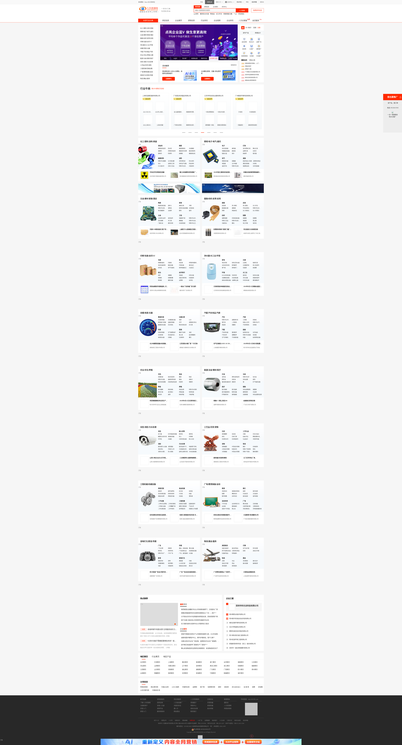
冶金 (145, 58)
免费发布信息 (257, 10)
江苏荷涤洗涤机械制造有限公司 (222, 290)
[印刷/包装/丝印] (147, 270)
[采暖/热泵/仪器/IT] (147, 327)
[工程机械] (147, 499)
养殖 (148, 55)
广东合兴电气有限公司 (249, 404)
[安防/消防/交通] (147, 442)
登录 (201, 2)
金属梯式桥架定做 (249, 400)
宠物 (149, 65)
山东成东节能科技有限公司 (187, 462)
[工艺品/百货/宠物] (211, 442)
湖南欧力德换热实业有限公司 (188, 347)
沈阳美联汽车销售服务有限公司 (158, 519)
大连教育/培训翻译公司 (250, 515)
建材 (145, 35)
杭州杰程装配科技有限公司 (187, 233)
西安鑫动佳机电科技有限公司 (222, 176)
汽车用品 (146, 52)
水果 (151, 55)
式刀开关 (219, 14)
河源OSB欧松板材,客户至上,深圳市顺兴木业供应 (165, 229)
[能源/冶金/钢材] (211, 384)
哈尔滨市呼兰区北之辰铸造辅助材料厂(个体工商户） (164, 404)
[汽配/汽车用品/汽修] (211, 327)
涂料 (148, 28)
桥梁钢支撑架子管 (244, 14)
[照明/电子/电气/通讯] (211, 156)
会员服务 (255, 20)
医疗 (151, 58)
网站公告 (252, 60)
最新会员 (244, 60)
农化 (145, 55)
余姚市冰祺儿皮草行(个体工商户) (252, 233)
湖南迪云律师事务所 (249, 80)
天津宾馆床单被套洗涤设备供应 (224, 286)
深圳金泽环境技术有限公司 (250, 462)
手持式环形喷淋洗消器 (157, 172)
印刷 (141, 41)
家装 (148, 35)
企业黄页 (178, 20)
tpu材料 (196, 14)
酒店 (151, 35)
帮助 (247, 2)
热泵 (145, 48)
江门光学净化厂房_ (249, 458)
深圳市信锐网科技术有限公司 (251, 75)
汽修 (151, 52)
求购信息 (191, 20)
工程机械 (143, 68)
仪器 (148, 48)
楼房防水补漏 (204, 14)
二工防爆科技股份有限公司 (244, 96)
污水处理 (150, 62)
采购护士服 (246, 69)
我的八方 (218, 2)
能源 (141, 58)
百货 (146, 65)
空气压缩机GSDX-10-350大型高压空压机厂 (227, 343)
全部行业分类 (148, 20)
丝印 (148, 41)
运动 (151, 72)
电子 (145, 31)
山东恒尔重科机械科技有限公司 (214, 96)
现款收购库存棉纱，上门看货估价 (251, 63)
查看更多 (234, 65)
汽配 (141, 52)
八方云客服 (243, 20)
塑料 (145, 28)
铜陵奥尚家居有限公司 (249, 290)
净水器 (142, 45)
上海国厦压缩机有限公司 (220, 347)
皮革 (148, 38)
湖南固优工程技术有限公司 (157, 347)
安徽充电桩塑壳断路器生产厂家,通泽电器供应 (258, 172)
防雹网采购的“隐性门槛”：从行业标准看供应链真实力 (231, 229)
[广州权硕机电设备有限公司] (233, 192)
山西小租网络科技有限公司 (157, 462)
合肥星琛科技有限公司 (220, 233)
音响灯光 (143, 75)
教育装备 (146, 72)
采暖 (141, 48)
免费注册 (209, 2)
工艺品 (142, 65)
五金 (141, 35)
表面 (151, 28)
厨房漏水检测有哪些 (220, 458)
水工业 (147, 45)
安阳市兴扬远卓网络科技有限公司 (159, 290)
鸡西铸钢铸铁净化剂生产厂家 (159, 400)
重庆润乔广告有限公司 (186, 290)
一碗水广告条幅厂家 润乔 (188, 286)
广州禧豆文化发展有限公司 (251, 72)
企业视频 (217, 20)
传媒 (151, 75)
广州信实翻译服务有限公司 (250, 519)
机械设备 (149, 68)
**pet (235, 14)
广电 (141, 72)
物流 (141, 78)
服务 (148, 78)
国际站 (262, 2)
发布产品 (246, 33)
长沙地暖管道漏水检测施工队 (159, 343)
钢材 (148, 58)
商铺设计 (258, 33)
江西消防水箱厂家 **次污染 (189, 343)
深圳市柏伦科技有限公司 (150, 96)
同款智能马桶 (227, 14)
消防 (145, 62)
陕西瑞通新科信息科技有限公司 (222, 519)
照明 (141, 31)
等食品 (212, 14)
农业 (141, 55)
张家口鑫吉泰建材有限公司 (187, 519)
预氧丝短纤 (246, 66)
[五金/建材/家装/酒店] (147, 213)
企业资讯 (230, 20)
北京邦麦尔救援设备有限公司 (158, 176)
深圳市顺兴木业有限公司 (157, 233)
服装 (141, 38)
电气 (148, 31)
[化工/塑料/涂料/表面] (147, 156)
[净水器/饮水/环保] (211, 270)
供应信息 (165, 20)
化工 (141, 28)
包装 (145, 41)
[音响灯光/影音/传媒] (147, 556)
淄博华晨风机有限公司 (220, 404)
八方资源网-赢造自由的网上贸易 (155, 9)
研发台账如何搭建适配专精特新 (224, 515)
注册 (258, 27)
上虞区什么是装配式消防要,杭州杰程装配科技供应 (196, 229)
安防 (141, 62)
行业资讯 (204, 20)
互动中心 (229, 2)
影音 (148, 75)
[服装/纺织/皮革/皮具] (211, 213)
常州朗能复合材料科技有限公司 (188, 176)
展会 (145, 78)
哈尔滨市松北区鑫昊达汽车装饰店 (252, 347)
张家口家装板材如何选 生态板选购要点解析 (194, 515)
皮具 (151, 38)
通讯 (151, 31)
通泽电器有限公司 (248, 176)
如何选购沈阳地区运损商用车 (159, 515)
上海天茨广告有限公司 (180, 96)
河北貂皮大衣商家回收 (250, 229)
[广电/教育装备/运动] (211, 499)
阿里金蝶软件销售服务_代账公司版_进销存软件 (165, 286)
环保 (151, 45)
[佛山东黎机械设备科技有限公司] (169, 192)
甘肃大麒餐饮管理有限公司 (187, 404)
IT (151, 41)
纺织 (145, 38)
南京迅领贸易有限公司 (250, 77)
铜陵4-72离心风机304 (220, 400)
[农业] (147, 384)
